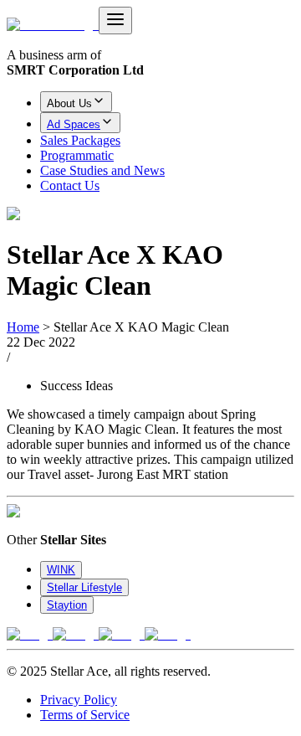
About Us (69, 103)
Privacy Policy (78, 699)
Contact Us (69, 185)
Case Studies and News (102, 170)
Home (23, 327)
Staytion (67, 605)
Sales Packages (80, 140)
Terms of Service (85, 715)
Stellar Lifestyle (84, 587)
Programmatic (77, 155)
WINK (61, 570)
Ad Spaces (73, 124)
